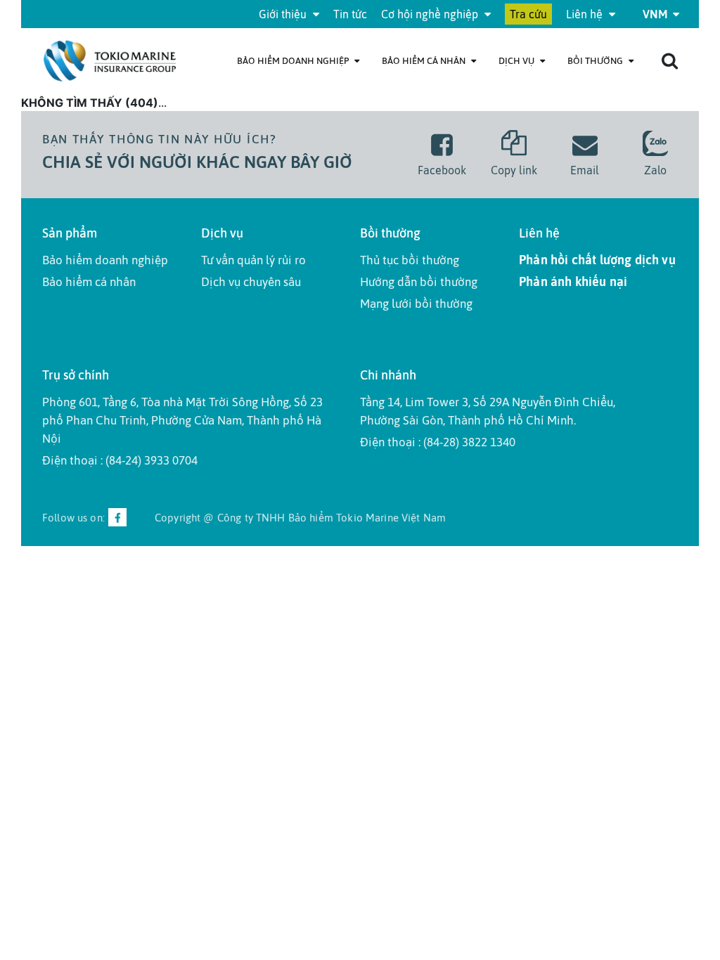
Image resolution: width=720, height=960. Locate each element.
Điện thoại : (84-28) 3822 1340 (437, 442)
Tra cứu (528, 14)
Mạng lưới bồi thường (416, 304)
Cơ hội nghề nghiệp (431, 14)
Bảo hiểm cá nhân (425, 61)
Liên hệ (585, 14)
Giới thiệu (284, 14)
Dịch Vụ (517, 61)
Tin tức (350, 14)
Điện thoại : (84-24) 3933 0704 (120, 460)
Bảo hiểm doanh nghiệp (294, 61)
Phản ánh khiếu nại (573, 281)
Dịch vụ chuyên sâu (251, 282)
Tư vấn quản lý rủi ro (253, 260)
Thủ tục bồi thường (409, 260)
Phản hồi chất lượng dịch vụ (597, 259)
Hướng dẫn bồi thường (418, 282)
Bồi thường (596, 61)
